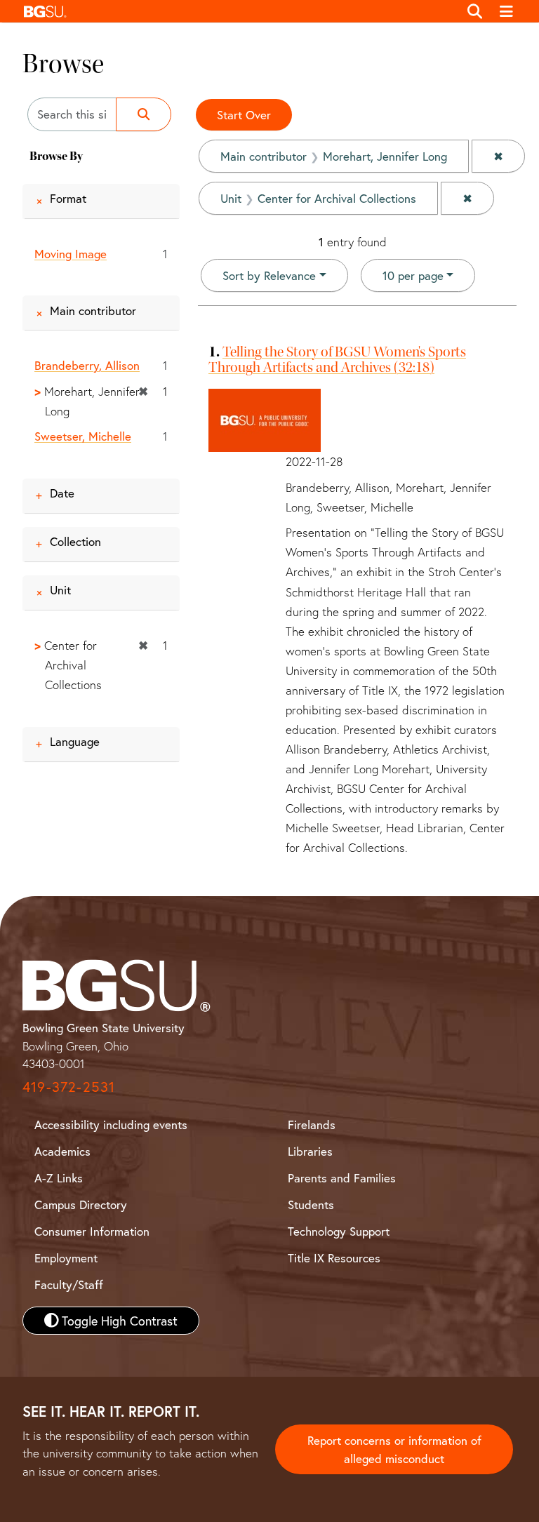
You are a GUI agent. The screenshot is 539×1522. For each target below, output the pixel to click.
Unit (60, 590)
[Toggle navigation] (507, 11)
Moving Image (70, 254)
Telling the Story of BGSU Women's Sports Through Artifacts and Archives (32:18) (337, 359)
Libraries (310, 1151)
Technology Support (339, 1231)
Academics (62, 1151)
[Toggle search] (474, 11)
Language (75, 741)
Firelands (311, 1124)
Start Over (244, 115)
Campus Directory (80, 1204)
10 (413, 275)
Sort (269, 275)
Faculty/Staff (68, 1284)
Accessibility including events (110, 1124)
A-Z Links (58, 1178)
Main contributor (93, 310)
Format (68, 198)
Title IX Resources (334, 1258)
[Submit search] (143, 114)
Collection (75, 541)
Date (62, 493)
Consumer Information (91, 1231)
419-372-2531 (68, 1086)
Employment (66, 1258)
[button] (237, 11)
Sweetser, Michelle (82, 436)
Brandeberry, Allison (87, 365)
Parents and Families (342, 1178)
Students (311, 1204)
